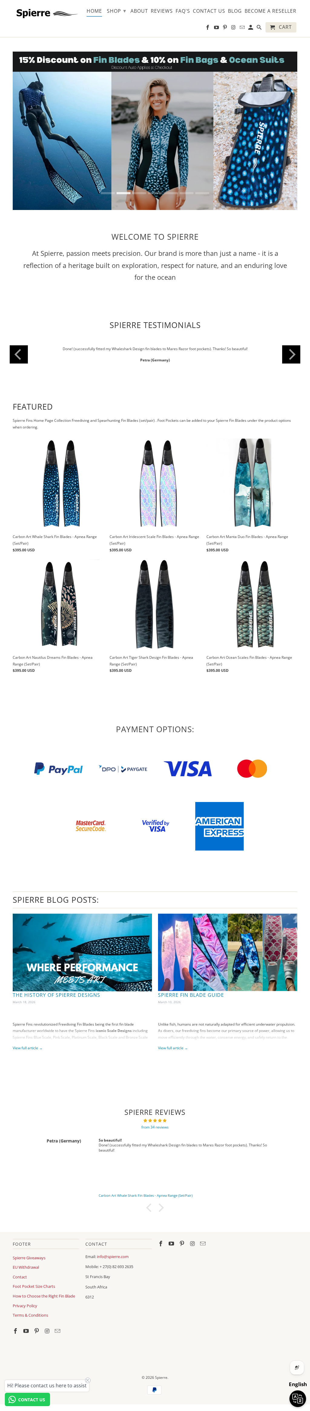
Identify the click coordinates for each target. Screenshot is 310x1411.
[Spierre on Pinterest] (37, 1331)
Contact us (209, 11)
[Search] (259, 28)
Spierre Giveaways (29, 1257)
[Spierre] (46, 12)
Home (94, 11)
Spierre (161, 1377)
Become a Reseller (270, 11)
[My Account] (251, 28)
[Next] (291, 354)
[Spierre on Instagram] (47, 1331)
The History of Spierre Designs (56, 995)
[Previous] (19, 354)
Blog (235, 11)
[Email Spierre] (58, 1331)
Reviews (162, 11)
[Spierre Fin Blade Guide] (227, 952)
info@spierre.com (113, 1256)
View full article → (28, 1048)
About (139, 11)
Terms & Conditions (30, 1315)
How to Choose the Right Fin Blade (44, 1296)
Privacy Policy (25, 1305)
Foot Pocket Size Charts (34, 1286)
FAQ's (183, 11)
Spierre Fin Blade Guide (191, 995)
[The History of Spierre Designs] (82, 952)
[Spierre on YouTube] (26, 1331)
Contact (20, 1277)
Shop (116, 10)
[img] (155, 1120)
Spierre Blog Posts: (56, 899)
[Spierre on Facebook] (16, 1331)
